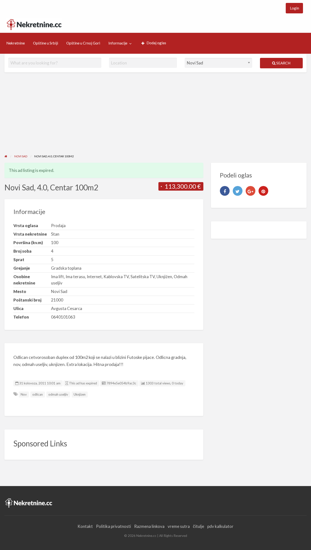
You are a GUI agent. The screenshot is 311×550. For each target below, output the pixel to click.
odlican (37, 394)
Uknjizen (80, 394)
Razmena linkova (149, 526)
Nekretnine (15, 43)
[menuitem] (294, 8)
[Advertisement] (155, 117)
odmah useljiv (58, 394)
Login (294, 8)
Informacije (117, 43)
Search (283, 63)
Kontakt (85, 526)
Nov (24, 394)
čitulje (198, 526)
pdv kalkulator (220, 526)
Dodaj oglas (156, 43)
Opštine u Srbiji (45, 43)
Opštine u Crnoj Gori (83, 43)
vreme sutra (179, 526)
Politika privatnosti (113, 526)
